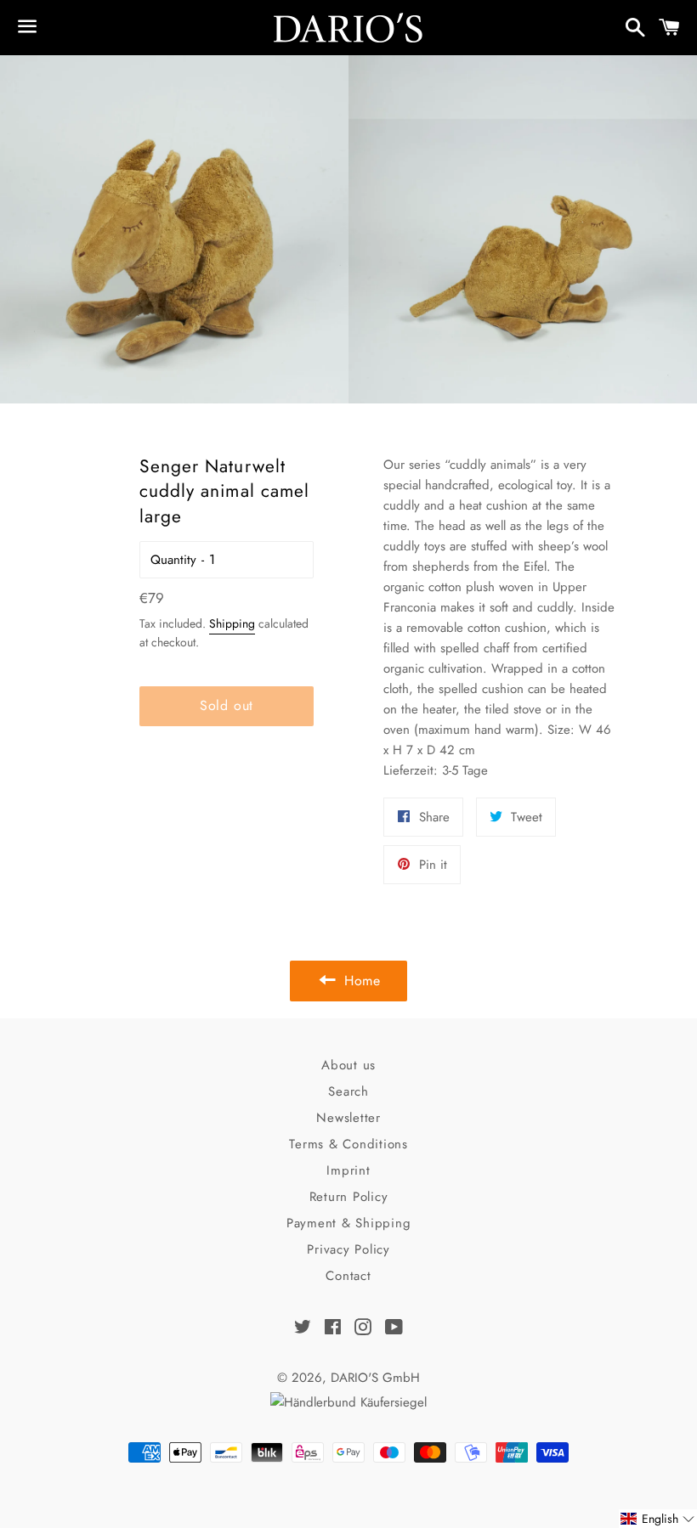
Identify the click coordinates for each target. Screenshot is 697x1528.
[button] (658, 1518)
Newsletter (348, 1117)
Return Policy (348, 1196)
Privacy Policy (348, 1249)
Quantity (173, 559)
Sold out (226, 705)
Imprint (348, 1170)
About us (348, 1065)
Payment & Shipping (348, 1223)
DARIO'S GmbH (375, 1377)
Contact (348, 1275)
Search (348, 1091)
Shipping (232, 623)
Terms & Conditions (348, 1144)
